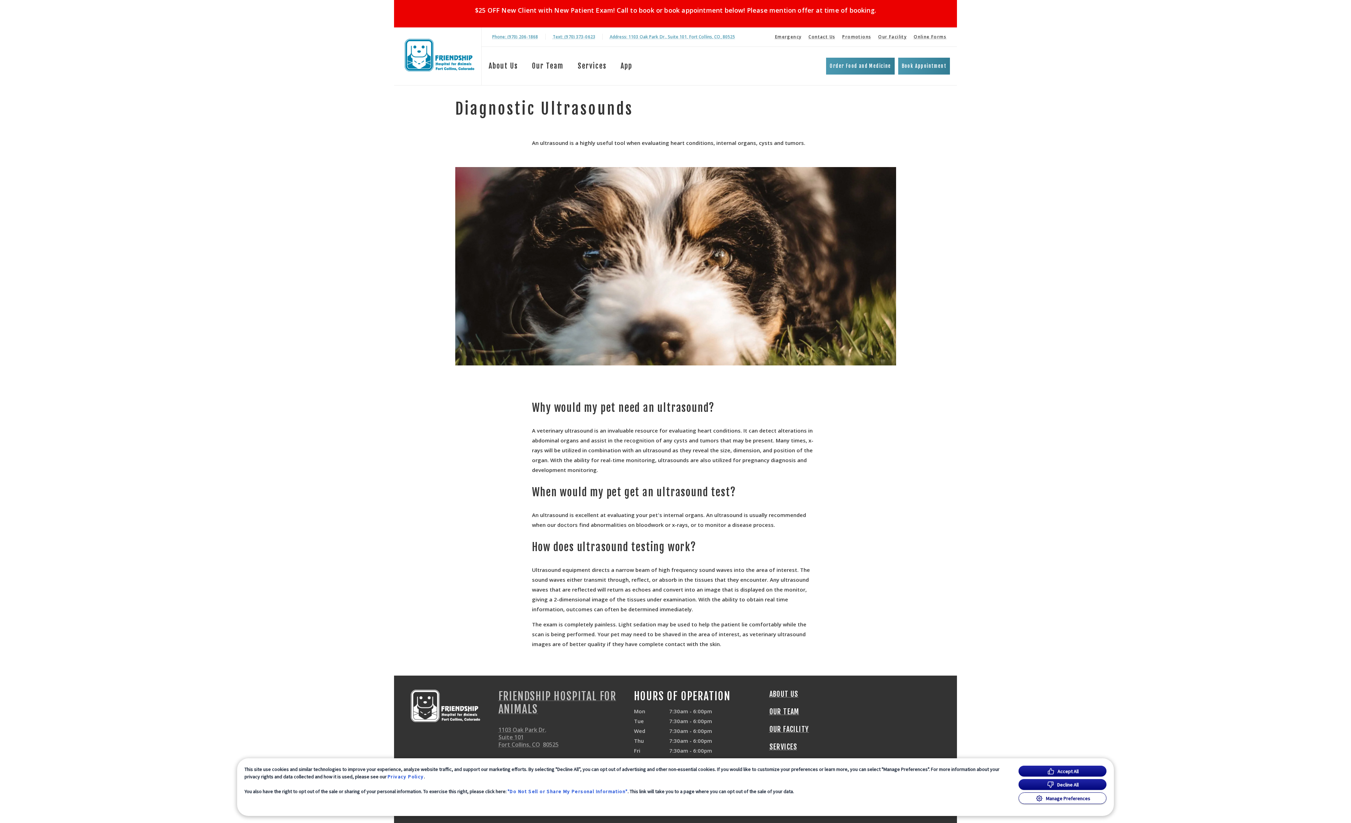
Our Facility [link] (892, 37)
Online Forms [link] (930, 37)
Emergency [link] (788, 37)
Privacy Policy (406, 776)
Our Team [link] (548, 66)
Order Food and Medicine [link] (860, 66)
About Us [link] (503, 66)
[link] (439, 55)
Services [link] (592, 66)
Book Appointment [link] (924, 66)
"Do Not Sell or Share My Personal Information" (568, 791)
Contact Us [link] (821, 37)
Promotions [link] (856, 37)
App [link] (626, 66)
